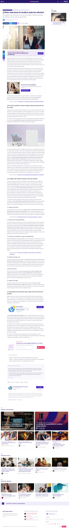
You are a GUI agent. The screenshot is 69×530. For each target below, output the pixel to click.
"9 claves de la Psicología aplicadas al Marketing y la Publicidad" (30, 174)
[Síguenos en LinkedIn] (51, 524)
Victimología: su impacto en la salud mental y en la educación (42, 495)
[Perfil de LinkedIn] (20, 400)
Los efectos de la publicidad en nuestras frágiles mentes (49, 425)
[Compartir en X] (4, 54)
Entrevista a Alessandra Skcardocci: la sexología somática (9, 495)
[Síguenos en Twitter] (49, 524)
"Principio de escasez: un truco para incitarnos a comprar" (30, 217)
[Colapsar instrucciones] (42, 366)
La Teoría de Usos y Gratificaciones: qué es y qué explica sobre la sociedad (59, 445)
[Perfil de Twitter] (22, 400)
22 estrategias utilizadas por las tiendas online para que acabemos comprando (17, 425)
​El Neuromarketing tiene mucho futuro (25, 443)
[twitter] (10, 23)
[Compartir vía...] (4, 60)
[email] (16, 23)
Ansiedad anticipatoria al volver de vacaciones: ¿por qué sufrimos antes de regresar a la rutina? (26, 470)
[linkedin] (13, 23)
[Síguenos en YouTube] (55, 524)
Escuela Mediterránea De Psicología (11, 19)
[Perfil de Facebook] (18, 400)
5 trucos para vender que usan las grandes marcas (9, 443)
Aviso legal (27, 526)
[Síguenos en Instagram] (53, 524)
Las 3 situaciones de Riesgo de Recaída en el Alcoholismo (25, 495)
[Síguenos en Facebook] (47, 524)
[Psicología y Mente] (34, 1)
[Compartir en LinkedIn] (4, 56)
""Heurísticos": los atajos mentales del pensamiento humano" (31, 101)
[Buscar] (58, 1)
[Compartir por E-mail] (4, 58)
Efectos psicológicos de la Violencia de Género (58, 495)
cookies (35, 526)
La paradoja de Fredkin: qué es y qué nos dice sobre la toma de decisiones (42, 444)
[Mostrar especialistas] (3, 503)
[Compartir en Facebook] (4, 52)
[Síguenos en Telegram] (57, 524)
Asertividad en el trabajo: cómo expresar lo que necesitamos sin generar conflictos (8, 470)
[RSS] (59, 524)
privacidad (31, 526)
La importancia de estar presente (60, 469)
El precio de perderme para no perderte (42, 469)
